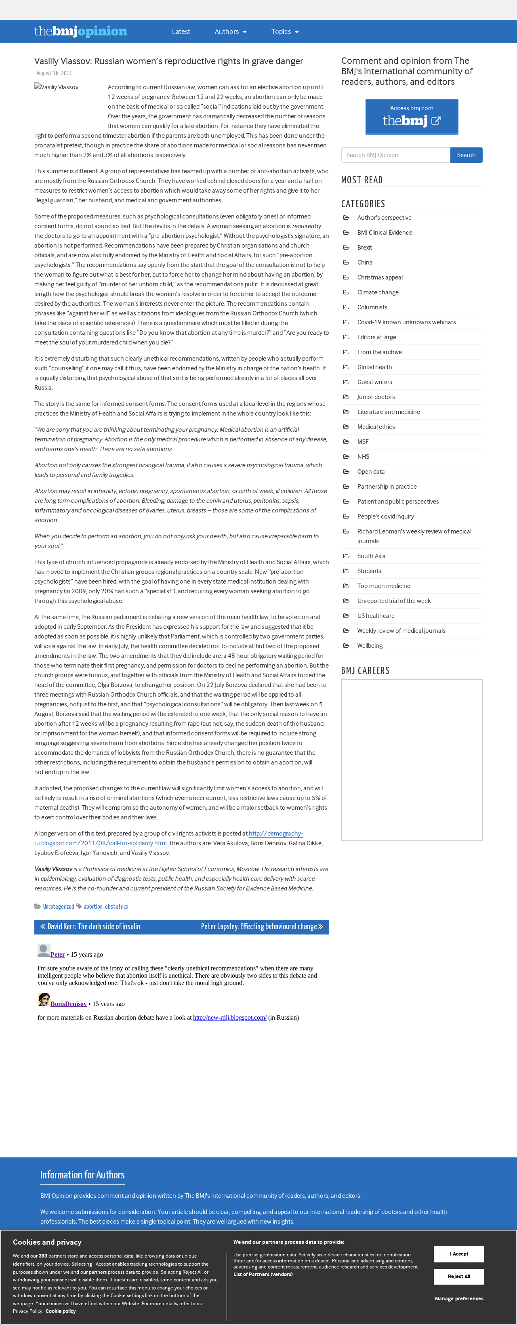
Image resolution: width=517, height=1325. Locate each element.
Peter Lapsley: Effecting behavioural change (259, 927)
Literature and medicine (388, 412)
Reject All (459, 1277)
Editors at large (376, 337)
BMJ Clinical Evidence (384, 232)
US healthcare (376, 615)
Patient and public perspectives (398, 501)
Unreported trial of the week (394, 601)
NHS (363, 456)
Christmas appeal (380, 277)
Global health (374, 367)
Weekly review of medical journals (401, 630)
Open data (371, 471)
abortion (93, 907)
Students (369, 571)
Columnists (372, 307)
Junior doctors (376, 397)
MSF (362, 441)
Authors (227, 31)
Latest (181, 31)
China (365, 262)
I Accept (459, 1254)
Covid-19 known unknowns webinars (406, 322)
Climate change (378, 292)
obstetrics (116, 907)
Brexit (364, 247)
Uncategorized (58, 907)
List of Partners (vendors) (263, 1275)
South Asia (371, 556)
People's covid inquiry (385, 516)
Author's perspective (384, 217)
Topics (281, 31)
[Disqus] (181, 1041)
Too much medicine (383, 586)
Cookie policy (61, 1311)
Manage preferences (459, 1299)
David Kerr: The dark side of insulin (92, 927)
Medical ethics (376, 426)
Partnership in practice (387, 486)
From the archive (379, 352)
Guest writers (374, 382)
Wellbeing (369, 645)
